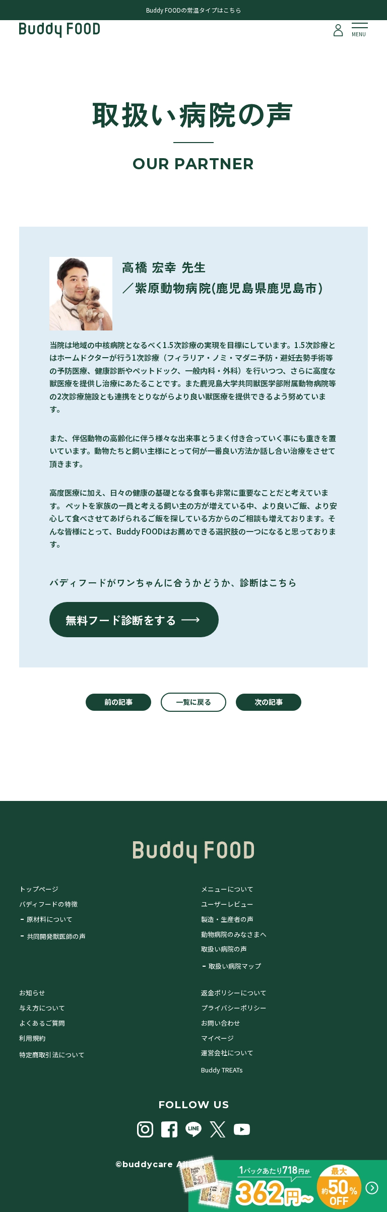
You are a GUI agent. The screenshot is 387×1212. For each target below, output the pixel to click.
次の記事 (268, 702)
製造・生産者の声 (227, 919)
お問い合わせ (220, 1023)
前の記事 (118, 702)
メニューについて (227, 889)
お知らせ (32, 992)
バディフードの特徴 (48, 904)
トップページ (38, 889)
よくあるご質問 (42, 1023)
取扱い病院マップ (235, 966)
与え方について (42, 1008)
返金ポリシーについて (234, 992)
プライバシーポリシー (234, 1008)
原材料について (50, 919)
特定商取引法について (52, 1054)
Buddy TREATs (222, 1069)
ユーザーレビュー (227, 904)
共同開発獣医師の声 (56, 936)
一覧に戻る (193, 702)
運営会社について (227, 1052)
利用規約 (32, 1038)
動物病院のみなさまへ (234, 934)
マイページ (217, 1038)
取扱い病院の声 (224, 949)
